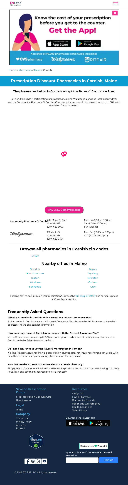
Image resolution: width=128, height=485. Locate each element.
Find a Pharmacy (81, 397)
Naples (93, 269)
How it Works (23, 400)
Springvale (35, 286)
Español (20, 428)
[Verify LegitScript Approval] (36, 441)
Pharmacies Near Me (83, 400)
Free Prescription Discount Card (33, 396)
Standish (35, 269)
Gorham (92, 282)
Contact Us (22, 418)
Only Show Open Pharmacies (64, 209)
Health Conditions (82, 407)
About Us (21, 425)
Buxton (35, 278)
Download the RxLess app (80, 417)
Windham (35, 282)
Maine (37, 70)
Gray (93, 286)
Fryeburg (93, 273)
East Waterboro (35, 273)
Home (13, 70)
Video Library (79, 410)
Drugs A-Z (78, 393)
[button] (64, 153)
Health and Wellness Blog (86, 403)
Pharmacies (25, 70)
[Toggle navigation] (115, 4)
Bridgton (93, 278)
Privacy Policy (24, 421)
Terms (19, 409)
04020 (35, 255)
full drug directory (86, 296)
